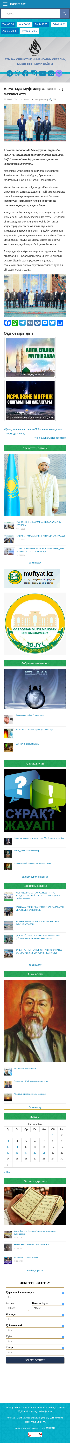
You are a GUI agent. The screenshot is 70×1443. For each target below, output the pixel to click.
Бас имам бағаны (35, 885)
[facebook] (25, 76)
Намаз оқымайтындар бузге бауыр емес (32, 863)
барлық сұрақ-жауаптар (35, 876)
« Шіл (7, 1172)
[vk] (51, 76)
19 (26, 1152)
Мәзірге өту (18, 4)
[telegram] (10, 76)
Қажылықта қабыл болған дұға (30, 715)
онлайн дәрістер (35, 1270)
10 (8, 1146)
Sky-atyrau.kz (48, 1427)
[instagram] (33, 76)
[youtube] (42, 76)
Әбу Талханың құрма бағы (28, 744)
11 (17, 1146)
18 (17, 1152)
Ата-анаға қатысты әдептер (49, 437)
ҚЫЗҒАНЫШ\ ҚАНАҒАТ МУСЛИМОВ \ (31, 1244)
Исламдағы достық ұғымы (26, 1257)
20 (35, 1152)
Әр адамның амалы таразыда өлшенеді (34, 729)
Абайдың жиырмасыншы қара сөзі (30, 1094)
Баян (26, 99)
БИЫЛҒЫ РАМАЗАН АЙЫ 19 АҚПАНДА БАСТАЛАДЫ (40, 536)
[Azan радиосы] (59, 76)
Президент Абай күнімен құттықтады (31, 1081)
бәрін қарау (35, 562)
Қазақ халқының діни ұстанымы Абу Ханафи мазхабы (39, 838)
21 (44, 1152)
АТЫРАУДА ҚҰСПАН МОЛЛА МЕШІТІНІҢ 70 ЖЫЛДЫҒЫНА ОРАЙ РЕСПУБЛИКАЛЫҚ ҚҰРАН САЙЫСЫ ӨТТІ (38, 896)
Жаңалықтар (42, 99)
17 (8, 1152)
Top (67, 1440)
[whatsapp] (17, 76)
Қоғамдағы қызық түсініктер (26, 850)
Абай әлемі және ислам (25, 1068)
